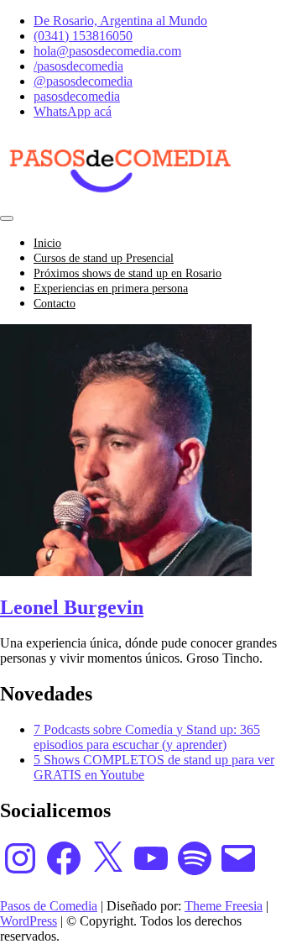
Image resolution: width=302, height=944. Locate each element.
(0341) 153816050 (83, 36)
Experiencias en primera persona (111, 288)
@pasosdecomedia (83, 81)
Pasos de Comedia (48, 906)
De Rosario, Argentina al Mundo (120, 20)
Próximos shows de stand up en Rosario (127, 273)
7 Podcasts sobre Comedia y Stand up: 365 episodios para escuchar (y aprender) (147, 737)
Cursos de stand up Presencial (104, 258)
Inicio (47, 243)
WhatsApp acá (73, 111)
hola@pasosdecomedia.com (107, 51)
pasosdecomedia (77, 96)
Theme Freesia (224, 906)
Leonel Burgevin (71, 607)
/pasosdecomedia (78, 66)
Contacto (55, 303)
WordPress (28, 921)
